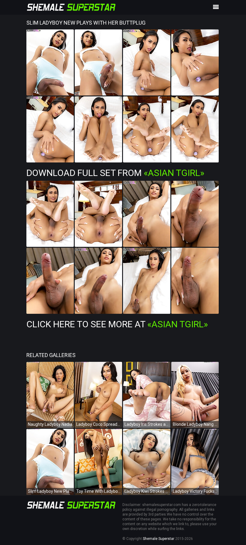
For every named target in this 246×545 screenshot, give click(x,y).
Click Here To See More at (117, 324)
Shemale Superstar (158, 539)
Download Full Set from (115, 173)
